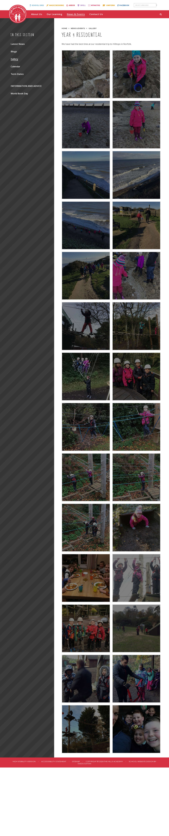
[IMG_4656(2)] (136, 729)
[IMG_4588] (86, 729)
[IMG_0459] (136, 175)
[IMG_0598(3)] (136, 477)
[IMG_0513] (86, 74)
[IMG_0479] (86, 124)
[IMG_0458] (86, 225)
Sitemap (76, 761)
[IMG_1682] (86, 578)
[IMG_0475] (136, 124)
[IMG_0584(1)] (86, 427)
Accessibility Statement (53, 761)
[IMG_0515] (136, 275)
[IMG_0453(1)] (136, 225)
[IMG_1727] (86, 628)
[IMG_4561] (136, 678)
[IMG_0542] (86, 326)
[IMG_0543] (136, 326)
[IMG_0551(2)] (86, 376)
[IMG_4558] (136, 628)
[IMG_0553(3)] (136, 376)
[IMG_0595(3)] (86, 477)
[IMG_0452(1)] (86, 275)
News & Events (78, 28)
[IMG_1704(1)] (136, 578)
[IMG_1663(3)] (136, 527)
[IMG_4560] (86, 678)
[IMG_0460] (86, 175)
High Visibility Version (24, 761)
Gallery (93, 28)
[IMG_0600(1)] (86, 527)
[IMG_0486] (136, 74)
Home (64, 28)
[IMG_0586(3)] (136, 427)
